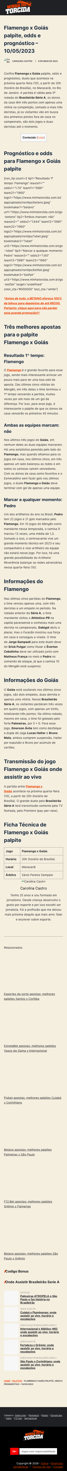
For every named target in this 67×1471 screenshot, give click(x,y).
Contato (58, 1466)
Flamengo (14, 370)
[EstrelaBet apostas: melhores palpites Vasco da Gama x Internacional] (33, 1023)
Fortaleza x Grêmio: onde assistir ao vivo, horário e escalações (37, 1348)
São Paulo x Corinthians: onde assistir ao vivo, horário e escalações (40, 1365)
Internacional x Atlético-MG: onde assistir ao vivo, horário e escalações (39, 1332)
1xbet (9, 1418)
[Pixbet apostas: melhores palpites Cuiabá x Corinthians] (33, 1074)
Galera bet (20, 1415)
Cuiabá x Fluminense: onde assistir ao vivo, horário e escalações (38, 1316)
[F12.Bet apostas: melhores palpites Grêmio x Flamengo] (33, 1178)
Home (7, 1381)
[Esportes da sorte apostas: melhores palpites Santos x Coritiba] (33, 971)
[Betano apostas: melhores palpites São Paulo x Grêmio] (33, 1230)
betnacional (30, 1418)
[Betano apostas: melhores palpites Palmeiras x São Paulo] (33, 1126)
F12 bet (18, 1418)
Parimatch (34, 1415)
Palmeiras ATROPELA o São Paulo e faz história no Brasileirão (38, 1299)
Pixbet (44, 1415)
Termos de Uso (41, 1466)
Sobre (44, 1463)
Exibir (40, 137)
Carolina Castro (33, 888)
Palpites (17, 1381)
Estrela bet (56, 1415)
